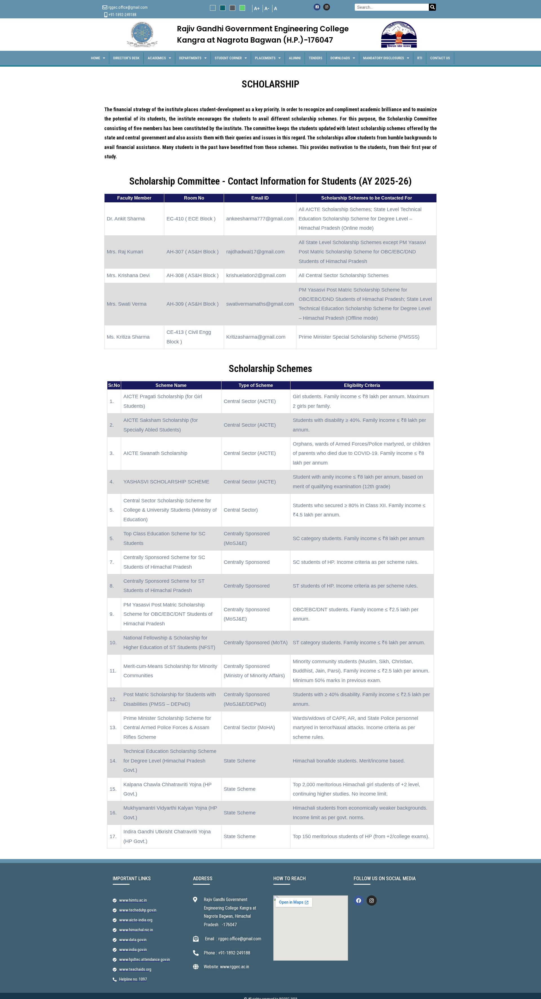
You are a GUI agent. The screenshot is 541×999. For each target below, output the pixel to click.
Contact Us (440, 58)
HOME (95, 58)
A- (266, 8)
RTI (419, 58)
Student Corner (228, 58)
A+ (257, 8)
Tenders (315, 58)
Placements (265, 58)
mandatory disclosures (383, 58)
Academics (157, 58)
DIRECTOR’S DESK (126, 58)
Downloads (340, 58)
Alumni (295, 58)
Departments (190, 58)
